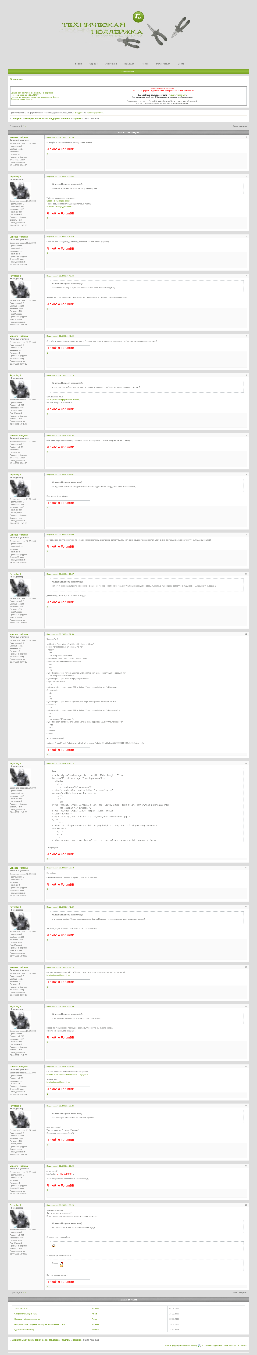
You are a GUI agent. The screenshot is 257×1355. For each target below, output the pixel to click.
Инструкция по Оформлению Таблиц (63, 399)
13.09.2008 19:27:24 (65, 177)
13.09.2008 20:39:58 (65, 868)
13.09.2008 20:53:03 (65, 1067)
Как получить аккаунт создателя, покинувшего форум (35, 97)
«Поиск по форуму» (177, 95)
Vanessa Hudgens (19, 137)
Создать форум (171, 1345)
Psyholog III (15, 176)
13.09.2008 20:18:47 (65, 574)
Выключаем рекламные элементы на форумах (32, 93)
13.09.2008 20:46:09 (65, 1006)
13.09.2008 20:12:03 (65, 435)
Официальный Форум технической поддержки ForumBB (41, 118)
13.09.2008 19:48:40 (65, 336)
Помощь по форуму (188, 1345)
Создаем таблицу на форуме (27, 1319)
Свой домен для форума (22, 99)
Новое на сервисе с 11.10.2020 (24, 95)
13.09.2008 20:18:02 (65, 535)
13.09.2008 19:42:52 (65, 237)
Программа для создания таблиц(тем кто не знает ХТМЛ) (39, 1324)
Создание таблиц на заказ (58, 201)
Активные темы (128, 72)
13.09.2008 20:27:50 (65, 634)
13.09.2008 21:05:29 (65, 1205)
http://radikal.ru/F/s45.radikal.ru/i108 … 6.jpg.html (67, 1074)
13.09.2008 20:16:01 (65, 475)
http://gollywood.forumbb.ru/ (58, 975)
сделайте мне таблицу (24, 1330)
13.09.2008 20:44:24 (65, 967)
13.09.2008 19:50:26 (65, 375)
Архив (94, 1314)
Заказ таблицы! (21, 1308)
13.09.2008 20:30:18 (65, 763)
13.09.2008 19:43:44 (65, 276)
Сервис (94, 64)
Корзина (77, 118)
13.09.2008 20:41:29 (65, 907)
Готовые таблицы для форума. (60, 207)
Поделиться (51, 137)
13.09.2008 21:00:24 (65, 1106)
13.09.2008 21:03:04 (65, 1166)
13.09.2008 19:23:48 (65, 137)
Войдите (79, 113)
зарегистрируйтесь (95, 113)
